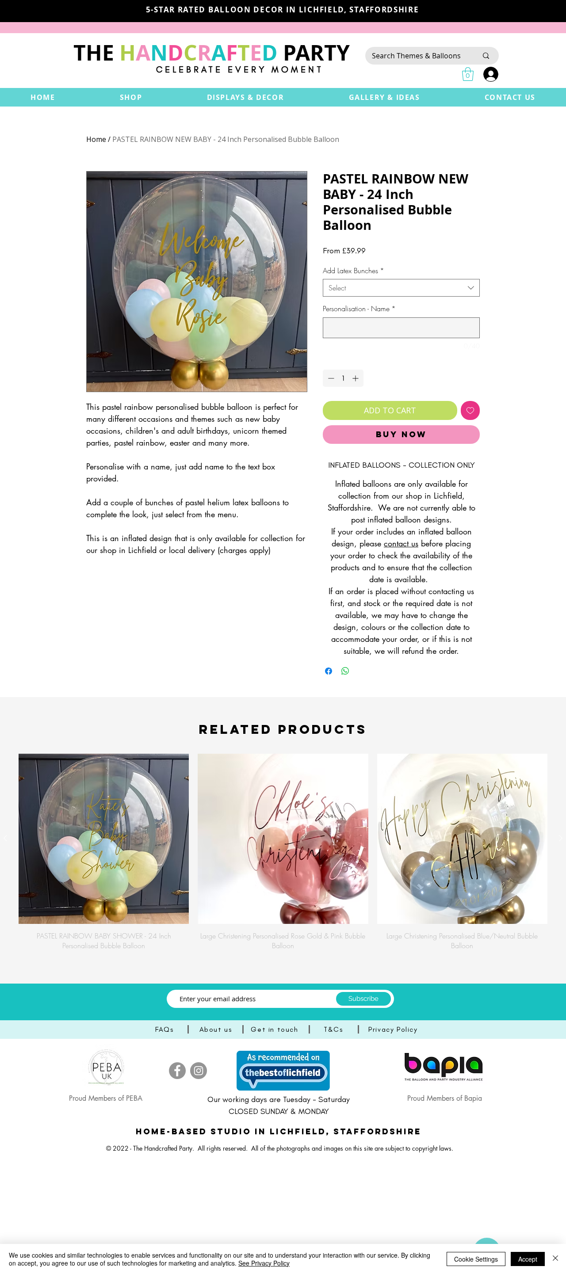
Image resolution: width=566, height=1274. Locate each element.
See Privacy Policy (264, 1263)
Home (96, 139)
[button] (131, 97)
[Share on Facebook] (328, 671)
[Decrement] (330, 378)
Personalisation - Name (359, 308)
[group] (283, 852)
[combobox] (401, 288)
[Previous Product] (5, 838)
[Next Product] (560, 838)
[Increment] (356, 378)
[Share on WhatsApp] (345, 671)
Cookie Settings (476, 1259)
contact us (401, 543)
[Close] (555, 1259)
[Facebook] (177, 1070)
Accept (527, 1259)
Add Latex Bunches (353, 270)
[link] (468, 74)
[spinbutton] (343, 378)
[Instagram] (198, 1070)
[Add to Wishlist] (470, 410)
